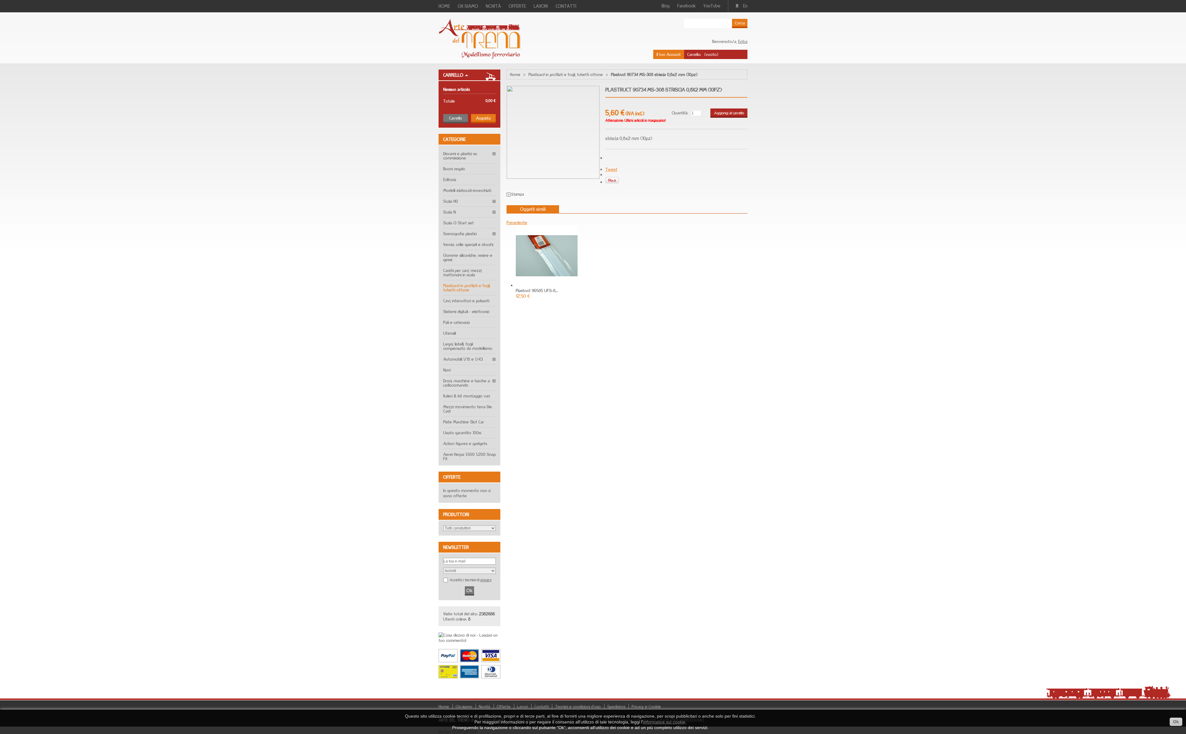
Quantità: (680, 112)
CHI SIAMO (468, 6)
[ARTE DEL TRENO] (480, 57)
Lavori (522, 706)
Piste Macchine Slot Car (463, 421)
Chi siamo (464, 706)
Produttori (456, 514)
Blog (666, 5)
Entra (742, 41)
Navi (447, 369)
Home (515, 74)
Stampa (517, 194)
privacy (486, 579)
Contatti (541, 706)
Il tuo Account (669, 54)
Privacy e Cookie (646, 706)
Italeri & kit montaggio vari (466, 395)
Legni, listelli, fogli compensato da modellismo (467, 346)
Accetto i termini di (471, 579)
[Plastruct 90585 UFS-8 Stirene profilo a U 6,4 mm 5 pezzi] (547, 285)
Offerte (452, 477)
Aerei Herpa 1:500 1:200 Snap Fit (469, 456)
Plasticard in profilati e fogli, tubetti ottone (466, 287)
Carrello (453, 75)
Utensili (449, 333)
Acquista (483, 118)
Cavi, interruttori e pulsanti (466, 300)
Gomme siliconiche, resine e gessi (467, 257)
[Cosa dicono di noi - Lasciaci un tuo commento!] (469, 640)
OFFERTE (517, 6)
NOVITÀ (493, 6)
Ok (1176, 721)
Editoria (449, 179)
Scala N (449, 211)
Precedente (517, 222)
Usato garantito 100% (462, 432)
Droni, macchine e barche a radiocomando (466, 383)
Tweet (611, 169)
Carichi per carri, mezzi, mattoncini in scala (462, 272)
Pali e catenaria (456, 322)
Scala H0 (450, 201)
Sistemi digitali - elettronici (466, 311)
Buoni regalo (454, 168)
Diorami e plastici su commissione (460, 155)
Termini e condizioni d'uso (578, 706)
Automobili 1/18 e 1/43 (463, 359)
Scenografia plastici (460, 233)
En (745, 5)
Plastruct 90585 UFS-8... (537, 290)
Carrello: (694, 54)
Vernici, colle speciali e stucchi (468, 244)
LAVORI (541, 6)
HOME (444, 6)
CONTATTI (566, 6)
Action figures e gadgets (465, 443)
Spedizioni (616, 706)
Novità (484, 706)
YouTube (711, 5)
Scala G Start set (458, 222)
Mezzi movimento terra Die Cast (467, 409)
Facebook (686, 5)
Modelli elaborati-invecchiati (467, 190)
